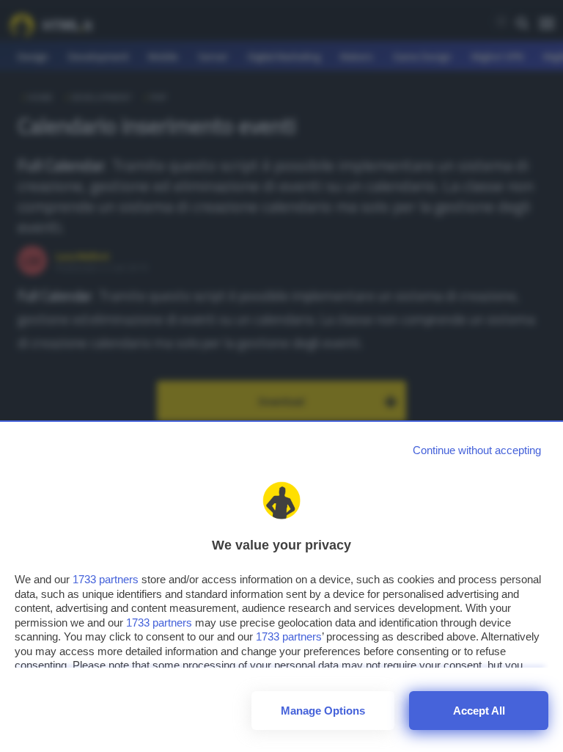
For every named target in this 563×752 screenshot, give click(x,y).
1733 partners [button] (106, 579)
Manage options (323, 710)
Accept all (479, 710)
